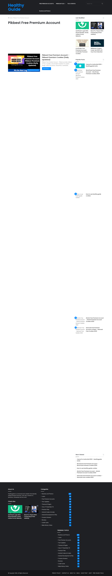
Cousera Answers (46, 517)
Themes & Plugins (46, 504)
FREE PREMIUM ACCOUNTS (46, 3)
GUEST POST (84, 573)
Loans (43, 496)
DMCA (78, 573)
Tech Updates (45, 501)
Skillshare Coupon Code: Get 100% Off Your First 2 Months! (96, 50)
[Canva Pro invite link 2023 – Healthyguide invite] (80, 65)
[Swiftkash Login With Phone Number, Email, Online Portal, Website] (82, 25)
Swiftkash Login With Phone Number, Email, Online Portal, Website (82, 33)
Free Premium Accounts (48, 499)
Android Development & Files (49, 514)
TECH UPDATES (71, 3)
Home (10, 17)
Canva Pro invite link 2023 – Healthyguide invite (94, 65)
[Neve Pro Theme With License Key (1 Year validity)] (97, 25)
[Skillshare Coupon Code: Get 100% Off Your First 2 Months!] (97, 43)
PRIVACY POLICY (56, 573)
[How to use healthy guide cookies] (80, 254)
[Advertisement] (40, 39)
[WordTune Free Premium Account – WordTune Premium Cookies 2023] (80, 130)
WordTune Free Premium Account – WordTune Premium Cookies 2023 (93, 71)
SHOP (90, 573)
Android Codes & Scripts (48, 512)
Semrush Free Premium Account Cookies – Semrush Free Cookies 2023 (94, 329)
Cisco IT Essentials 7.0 (48, 507)
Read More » (46, 68)
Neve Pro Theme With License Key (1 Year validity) (97, 32)
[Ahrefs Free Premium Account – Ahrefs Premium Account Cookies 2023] (80, 321)
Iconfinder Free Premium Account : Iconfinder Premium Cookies (81, 51)
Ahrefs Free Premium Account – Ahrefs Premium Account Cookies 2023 (95, 319)
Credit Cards (45, 522)
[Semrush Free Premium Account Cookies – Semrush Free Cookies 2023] (80, 388)
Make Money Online (47, 525)
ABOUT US (72, 573)
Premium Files (45, 509)
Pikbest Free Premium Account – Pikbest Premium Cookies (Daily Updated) (55, 57)
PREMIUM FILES (60, 3)
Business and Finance (44, 11)
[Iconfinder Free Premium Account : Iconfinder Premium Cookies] (82, 43)
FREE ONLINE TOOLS (98, 573)
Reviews (44, 520)
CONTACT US (65, 573)
